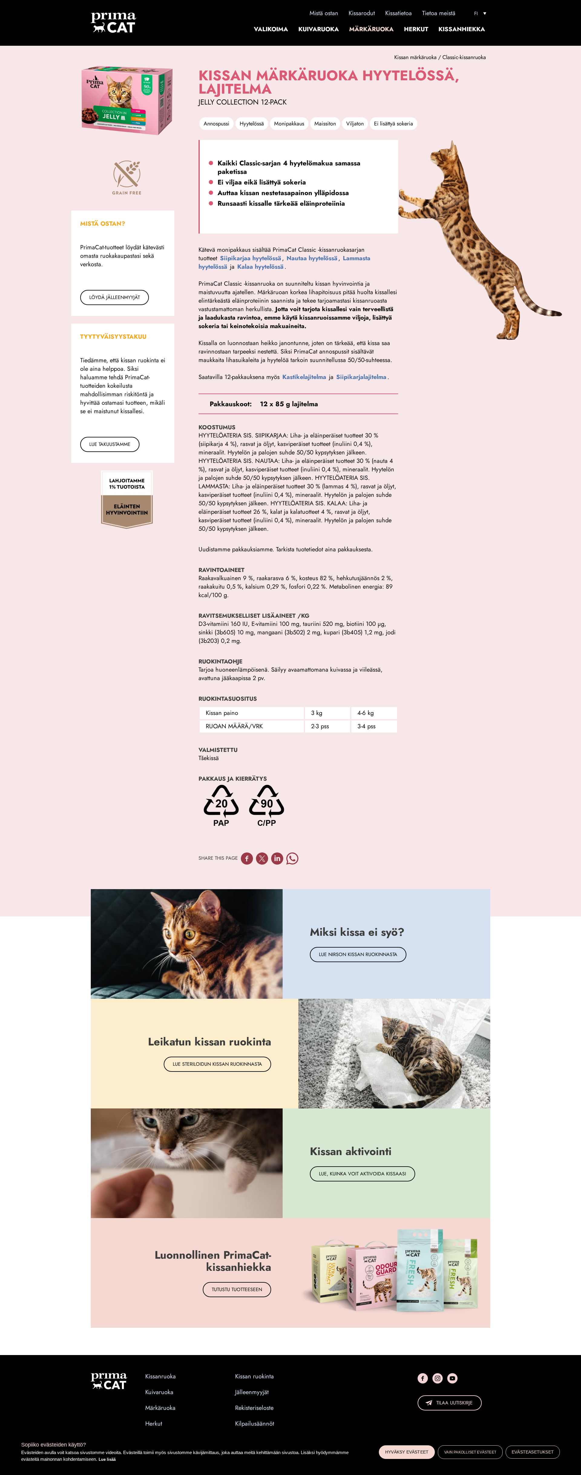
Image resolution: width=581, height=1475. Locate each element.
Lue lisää (107, 1459)
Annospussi (216, 124)
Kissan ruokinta (254, 1376)
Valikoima (271, 29)
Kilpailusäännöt (254, 1423)
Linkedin (277, 858)
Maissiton (325, 124)
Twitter (262, 858)
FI (476, 13)
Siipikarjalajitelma (361, 377)
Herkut (416, 29)
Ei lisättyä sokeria (393, 124)
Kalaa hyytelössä (260, 266)
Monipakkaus (289, 124)
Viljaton (355, 124)
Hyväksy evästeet (406, 1452)
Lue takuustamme (109, 444)
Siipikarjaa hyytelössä (250, 258)
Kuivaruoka (318, 29)
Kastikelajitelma (304, 377)
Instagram (437, 1378)
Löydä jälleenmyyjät (114, 297)
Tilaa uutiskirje (454, 1402)
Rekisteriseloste (254, 1408)
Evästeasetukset (533, 1452)
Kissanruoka (160, 1376)
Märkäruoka (371, 29)
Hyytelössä (252, 124)
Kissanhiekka (461, 29)
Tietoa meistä (438, 13)
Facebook (247, 858)
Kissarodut (362, 13)
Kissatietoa (398, 13)
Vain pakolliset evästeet (470, 1452)
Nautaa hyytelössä (312, 258)
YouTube (452, 1378)
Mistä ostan (324, 13)
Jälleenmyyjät (252, 1392)
